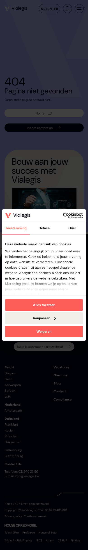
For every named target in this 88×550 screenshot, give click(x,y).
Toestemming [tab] (16, 228)
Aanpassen (41, 318)
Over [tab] (72, 228)
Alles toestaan (44, 305)
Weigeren (44, 331)
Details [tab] (44, 228)
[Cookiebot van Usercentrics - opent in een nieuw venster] (63, 215)
